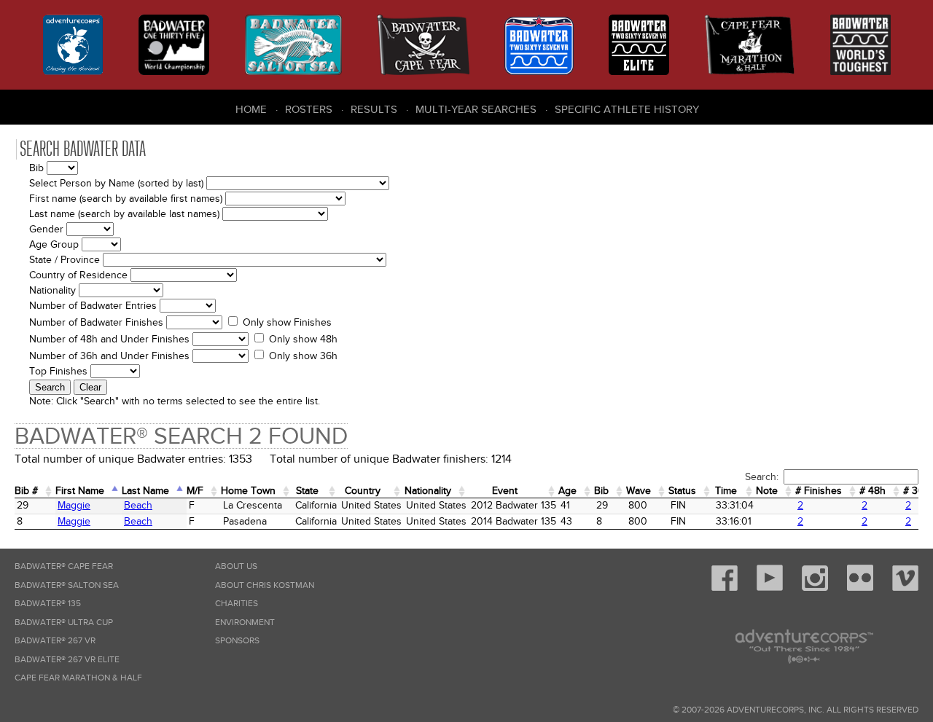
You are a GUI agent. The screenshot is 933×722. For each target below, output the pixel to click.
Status (682, 490)
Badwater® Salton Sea (67, 585)
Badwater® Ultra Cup (64, 622)
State (307, 490)
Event (505, 490)
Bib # (26, 490)
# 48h (872, 490)
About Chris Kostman (264, 585)
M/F (195, 490)
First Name (79, 490)
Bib (601, 490)
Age (567, 490)
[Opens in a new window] (724, 588)
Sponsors (237, 641)
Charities (236, 603)
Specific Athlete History (627, 109)
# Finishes (818, 490)
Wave (638, 490)
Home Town (248, 490)
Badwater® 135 (48, 603)
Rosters (308, 109)
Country (362, 490)
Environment (245, 622)
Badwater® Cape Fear (64, 566)
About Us (236, 566)
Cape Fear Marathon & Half (78, 678)
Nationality (428, 490)
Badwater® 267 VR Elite (67, 659)
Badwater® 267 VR (55, 641)
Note (767, 490)
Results (374, 109)
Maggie (74, 505)
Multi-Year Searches (475, 109)
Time (726, 490)
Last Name (145, 490)
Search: (761, 477)
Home (251, 109)
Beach (138, 505)
